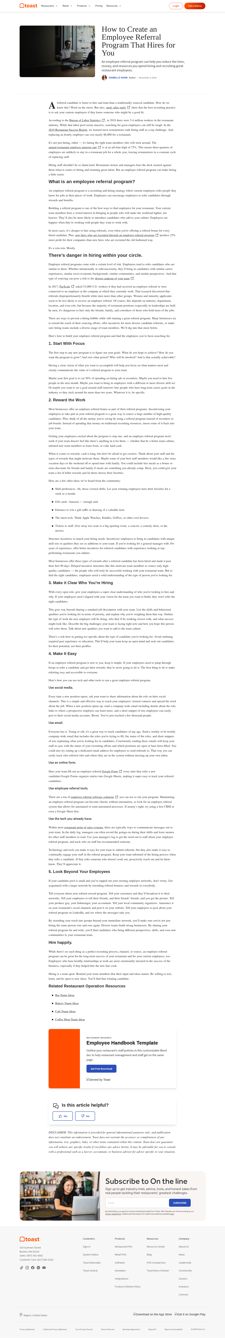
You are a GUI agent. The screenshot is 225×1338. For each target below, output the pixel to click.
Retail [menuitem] (66, 6)
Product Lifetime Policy (127, 1286)
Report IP (152, 1329)
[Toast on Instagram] (27, 1268)
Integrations (121, 1278)
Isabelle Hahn (118, 77)
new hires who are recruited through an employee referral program (114, 235)
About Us (184, 1246)
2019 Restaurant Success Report (68, 130)
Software (120, 1262)
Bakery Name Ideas (67, 1003)
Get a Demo (195, 5)
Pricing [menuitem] (98, 6)
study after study (116, 107)
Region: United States (35, 1315)
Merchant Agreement (131, 1329)
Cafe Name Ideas (65, 1011)
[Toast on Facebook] (33, 1268)
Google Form (110, 771)
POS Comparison (156, 1262)
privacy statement (113, 1214)
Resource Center (156, 1246)
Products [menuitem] (82, 6)
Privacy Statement (27, 1329)
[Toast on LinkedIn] (38, 1268)
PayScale (64, 286)
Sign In (86, 1246)
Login (176, 5)
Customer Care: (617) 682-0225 (36, 1259)
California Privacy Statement (55, 1329)
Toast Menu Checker (158, 1270)
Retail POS (120, 1254)
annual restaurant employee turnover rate (73, 147)
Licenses (183, 1294)
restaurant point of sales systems (83, 827)
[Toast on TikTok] (22, 1268)
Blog (149, 1254)
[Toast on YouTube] (44, 1268)
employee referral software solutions (92, 797)
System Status (90, 1254)
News (182, 1254)
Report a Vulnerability (174, 1329)
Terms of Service (107, 1329)
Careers (183, 1278)
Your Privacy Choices (84, 1329)
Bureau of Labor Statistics (85, 120)
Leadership (185, 1262)
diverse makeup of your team (112, 278)
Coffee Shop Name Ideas (70, 1019)
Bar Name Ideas (64, 995)
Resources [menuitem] (112, 6)
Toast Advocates (92, 1262)
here (172, 1214)
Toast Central (90, 1270)
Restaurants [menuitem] (47, 6)
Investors (184, 1286)
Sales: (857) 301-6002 (31, 1255)
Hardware (120, 1270)
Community (185, 1270)
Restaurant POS (123, 1246)
